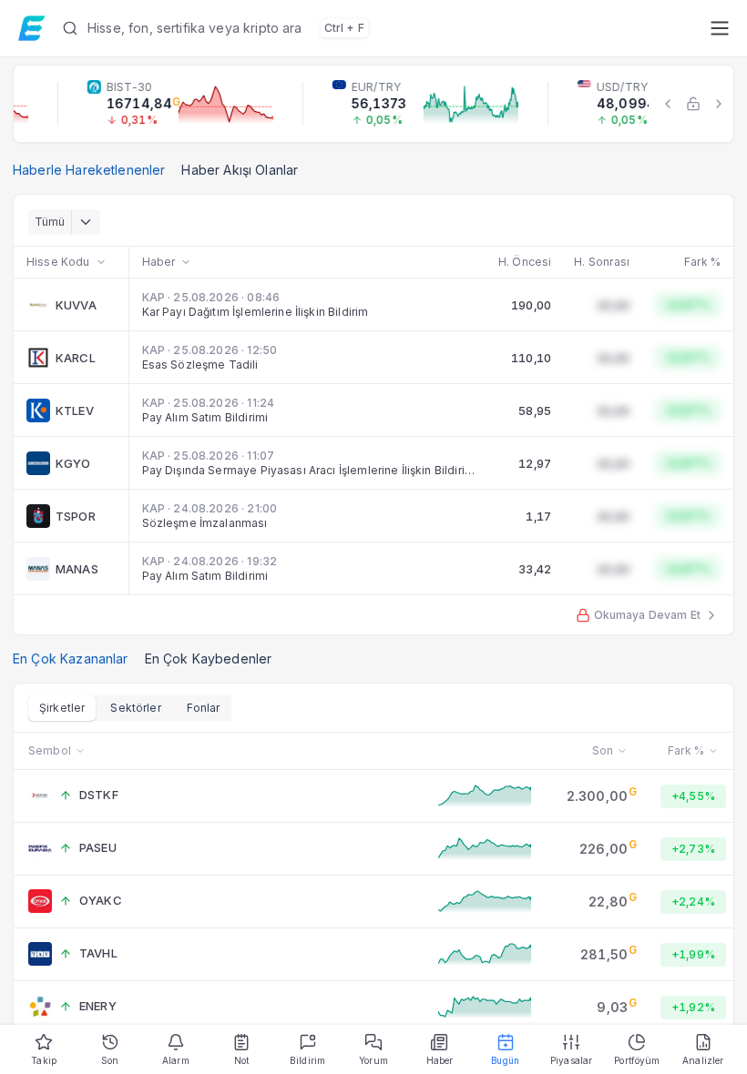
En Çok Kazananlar (70, 658)
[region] (373, 104)
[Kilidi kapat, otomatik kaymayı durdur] (693, 103)
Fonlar (203, 707)
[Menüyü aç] (719, 28)
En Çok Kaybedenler (208, 658)
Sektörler (135, 707)
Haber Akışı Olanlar (239, 169)
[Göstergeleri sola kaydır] (667, 103)
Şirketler (62, 707)
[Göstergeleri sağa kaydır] (718, 103)
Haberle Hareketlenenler (89, 169)
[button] (378, 28)
